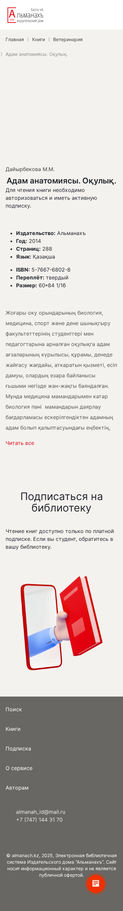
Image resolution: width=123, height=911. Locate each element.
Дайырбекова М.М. (30, 169)
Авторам (17, 787)
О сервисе (19, 768)
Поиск (14, 709)
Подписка (18, 748)
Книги (13, 729)
